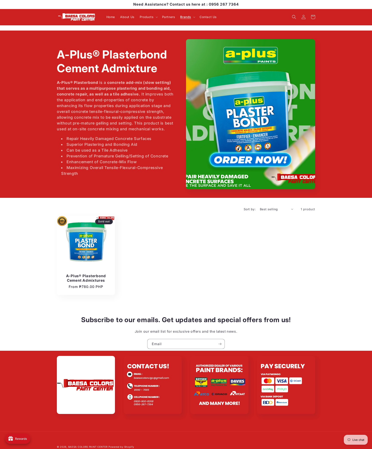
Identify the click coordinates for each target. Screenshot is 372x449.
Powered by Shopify (121, 446)
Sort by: (250, 209)
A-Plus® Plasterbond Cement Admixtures (86, 278)
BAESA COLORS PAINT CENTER (88, 446)
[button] (148, 17)
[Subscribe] (220, 344)
